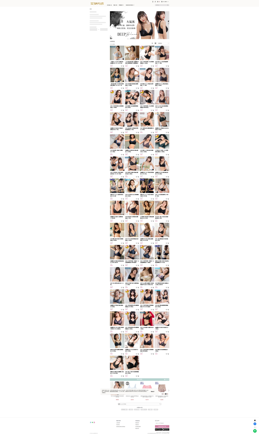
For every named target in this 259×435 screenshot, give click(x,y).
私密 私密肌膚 (144, 409)
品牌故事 (118, 422)
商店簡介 (118, 424)
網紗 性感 (150, 409)
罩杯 (125, 404)
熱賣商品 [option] (160, 43)
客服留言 (137, 424)
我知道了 (153, 391)
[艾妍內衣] (97, 3)
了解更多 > (104, 392)
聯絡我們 (137, 428)
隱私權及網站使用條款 (120, 426)
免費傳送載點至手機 (162, 426)
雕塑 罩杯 (131, 409)
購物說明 (137, 422)
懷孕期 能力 (136, 409)
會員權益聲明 (138, 426)
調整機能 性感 (124, 409)
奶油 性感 (156, 409)
